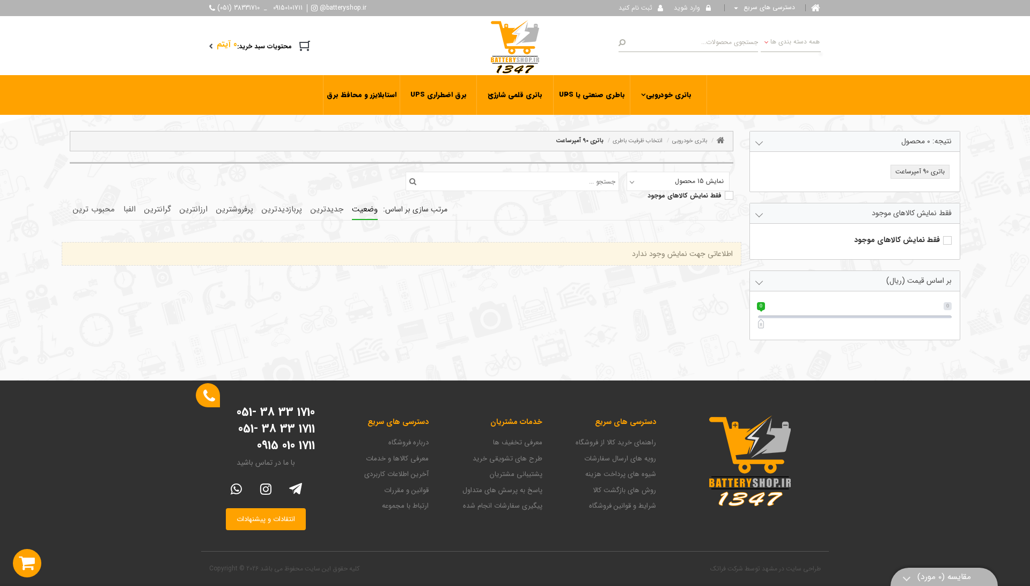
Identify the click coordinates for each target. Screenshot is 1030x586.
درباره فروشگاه (408, 442)
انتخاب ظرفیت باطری (638, 140)
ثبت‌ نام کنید (635, 8)
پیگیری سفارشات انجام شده (502, 506)
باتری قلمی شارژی (515, 94)
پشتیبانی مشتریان (516, 474)
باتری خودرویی (668, 94)
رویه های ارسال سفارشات (620, 458)
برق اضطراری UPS (438, 94)
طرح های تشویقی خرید (507, 458)
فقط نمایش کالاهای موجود (685, 196)
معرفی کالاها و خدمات (397, 458)
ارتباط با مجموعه (405, 506)
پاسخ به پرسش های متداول (502, 490)
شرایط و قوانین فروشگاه (622, 506)
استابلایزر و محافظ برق (361, 94)
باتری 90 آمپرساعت (580, 140)
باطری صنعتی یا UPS (592, 94)
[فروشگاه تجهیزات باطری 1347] (515, 46)
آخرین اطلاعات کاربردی (396, 474)
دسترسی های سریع (768, 7)
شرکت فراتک (726, 568)
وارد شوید (687, 8)
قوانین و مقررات (406, 490)
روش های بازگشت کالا (624, 490)
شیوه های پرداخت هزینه (620, 474)
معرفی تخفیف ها (517, 442)
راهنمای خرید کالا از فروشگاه (616, 442)
